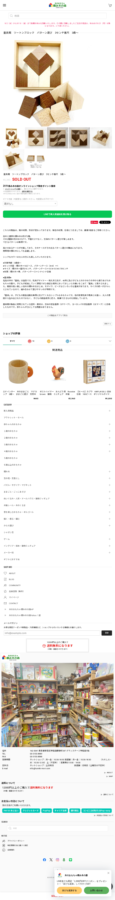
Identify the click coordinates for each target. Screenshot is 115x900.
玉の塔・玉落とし (12, 478)
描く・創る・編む (12, 519)
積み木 (7, 471)
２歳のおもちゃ (11, 438)
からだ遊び (9, 526)
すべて (12, 341)
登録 (107, 633)
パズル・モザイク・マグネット (18, 485)
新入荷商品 (9, 411)
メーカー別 (9, 553)
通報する (107, 324)
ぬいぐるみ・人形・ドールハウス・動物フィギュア (27, 498)
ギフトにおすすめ (12, 559)
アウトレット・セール (14, 417)
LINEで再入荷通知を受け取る (57, 214)
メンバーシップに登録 (13, 189)
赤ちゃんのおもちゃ (13, 424)
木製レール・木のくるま (15, 505)
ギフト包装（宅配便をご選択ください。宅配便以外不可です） (29, 199)
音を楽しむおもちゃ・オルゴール (19, 512)
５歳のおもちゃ (11, 458)
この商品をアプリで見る (57, 315)
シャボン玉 (9, 532)
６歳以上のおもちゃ (13, 465)
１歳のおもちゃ (11, 431)
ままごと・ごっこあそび (15, 492)
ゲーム (7, 539)
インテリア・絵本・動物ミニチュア (20, 546)
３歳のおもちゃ (11, 444)
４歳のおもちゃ (11, 451)
